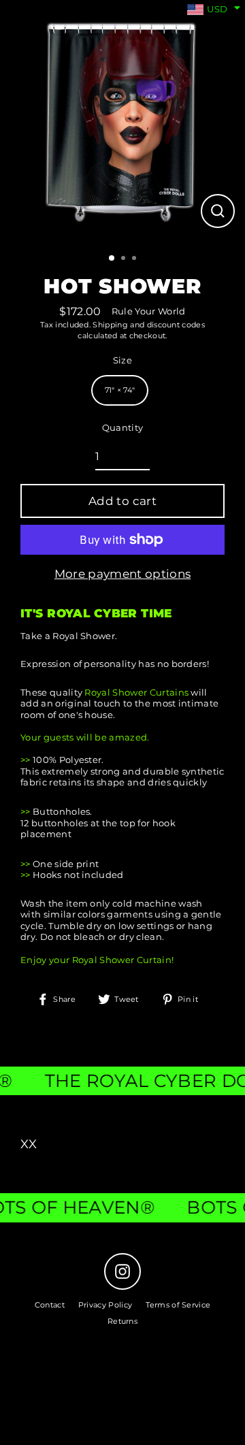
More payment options (122, 574)
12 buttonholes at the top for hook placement (98, 829)
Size (122, 360)
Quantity (123, 428)
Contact (50, 1305)
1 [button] (112, 258)
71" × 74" (120, 390)
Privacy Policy (105, 1305)
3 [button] (135, 259)
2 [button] (124, 259)
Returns (122, 1321)
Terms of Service (178, 1305)
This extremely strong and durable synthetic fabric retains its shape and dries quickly (122, 777)
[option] (122, 122)
